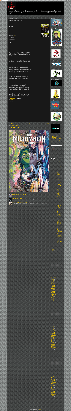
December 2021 (53, 285)
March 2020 (52, 299)
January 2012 (53, 390)
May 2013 (52, 374)
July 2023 (52, 279)
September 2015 (53, 347)
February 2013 (53, 377)
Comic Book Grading (58, 173)
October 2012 (53, 381)
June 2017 (52, 326)
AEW (58, 162)
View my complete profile (54, 153)
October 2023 (53, 276)
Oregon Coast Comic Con (59, 207)
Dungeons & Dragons (59, 179)
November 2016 (53, 333)
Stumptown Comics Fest (59, 224)
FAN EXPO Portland (58, 189)
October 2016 (53, 334)
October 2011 (53, 393)
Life (57, 196)
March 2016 (52, 341)
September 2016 (53, 335)
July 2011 (52, 396)
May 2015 (52, 351)
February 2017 (53, 330)
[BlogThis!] (17, 98)
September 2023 (53, 277)
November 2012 (53, 380)
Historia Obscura (53, 137)
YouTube (58, 245)
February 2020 (53, 300)
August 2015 (53, 348)
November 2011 (53, 392)
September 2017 (53, 323)
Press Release (59, 212)
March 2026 (52, 254)
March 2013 (52, 376)
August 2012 (53, 383)
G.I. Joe (58, 193)
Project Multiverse (59, 213)
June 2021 (52, 289)
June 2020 (52, 296)
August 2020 (53, 295)
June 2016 (52, 338)
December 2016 (53, 332)
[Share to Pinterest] (20, 98)
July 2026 (52, 250)
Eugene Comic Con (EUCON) (59, 187)
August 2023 (53, 278)
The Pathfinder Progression (59, 230)
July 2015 (52, 349)
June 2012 (52, 385)
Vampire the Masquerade (59, 235)
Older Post (47, 123)
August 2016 (53, 336)
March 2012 (52, 388)
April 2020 (52, 298)
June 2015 (52, 350)
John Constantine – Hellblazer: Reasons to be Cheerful (19, 202)
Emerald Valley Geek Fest (59, 184)
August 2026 (53, 249)
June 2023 (52, 280)
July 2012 (52, 384)
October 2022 (53, 282)
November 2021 (53, 286)
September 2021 (53, 288)
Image (14, 35)
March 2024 (52, 273)
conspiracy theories (58, 174)
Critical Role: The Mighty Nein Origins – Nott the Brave (17, 127)
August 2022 (53, 283)
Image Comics (59, 194)
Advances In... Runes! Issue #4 (55, 141)
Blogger (40, 409)
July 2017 (52, 325)
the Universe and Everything (59, 231)
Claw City (58, 171)
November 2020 (53, 292)
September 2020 (53, 294)
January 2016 (53, 343)
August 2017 (53, 324)
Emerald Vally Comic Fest (59, 185)
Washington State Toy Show (59, 236)
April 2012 (52, 387)
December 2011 (53, 391)
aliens (58, 163)
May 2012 (52, 386)
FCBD (58, 190)
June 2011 (52, 397)
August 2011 (52, 395)
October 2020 (53, 293)
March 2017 (52, 329)
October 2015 (53, 346)
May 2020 (52, 297)
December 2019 (53, 302)
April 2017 (52, 328)
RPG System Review (59, 220)
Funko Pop (58, 192)
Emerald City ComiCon (59, 182)
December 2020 (53, 291)
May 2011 (52, 398)
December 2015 (53, 344)
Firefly (58, 191)
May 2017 (52, 327)
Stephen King (59, 223)
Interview (58, 195)
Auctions (58, 164)
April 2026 (52, 253)
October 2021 (53, 287)
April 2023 (52, 281)
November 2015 (53, 345)
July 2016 (52, 337)
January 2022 (53, 284)
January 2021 (53, 290)
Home (29, 123)
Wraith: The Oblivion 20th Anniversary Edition (18, 198)
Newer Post (11, 123)
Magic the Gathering (58, 197)
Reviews (12, 99)
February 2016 (53, 342)
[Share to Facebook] (19, 98)
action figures (59, 161)
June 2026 (52, 251)
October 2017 (53, 322)
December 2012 (53, 379)
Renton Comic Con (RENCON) (59, 215)
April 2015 (52, 352)
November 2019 (53, 303)
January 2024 (53, 275)
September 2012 (53, 382)
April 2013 (52, 375)
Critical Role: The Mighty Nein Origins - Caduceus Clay (19, 194)
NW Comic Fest (59, 205)
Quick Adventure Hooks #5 (54, 136)
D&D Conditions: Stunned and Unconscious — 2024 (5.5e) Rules (55, 140)
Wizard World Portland (59, 240)
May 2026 (52, 252)
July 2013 (52, 372)
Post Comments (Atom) (15, 125)
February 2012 (53, 389)
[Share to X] (18, 98)
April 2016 (52, 340)
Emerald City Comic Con (59, 181)
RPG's (58, 221)
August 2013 (53, 371)
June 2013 (52, 373)
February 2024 (53, 274)
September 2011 (53, 394)
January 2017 (53, 331)
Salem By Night (59, 222)
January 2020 (53, 301)
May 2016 (52, 339)
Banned (58, 165)
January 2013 (53, 378)
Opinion (58, 206)
